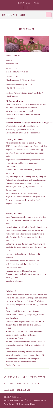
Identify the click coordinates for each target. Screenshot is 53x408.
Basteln (9, 390)
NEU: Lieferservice (34, 377)
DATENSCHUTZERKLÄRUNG (18, 400)
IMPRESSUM (40, 400)
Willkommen (11, 377)
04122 (36, 3)
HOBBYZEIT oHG (14, 14)
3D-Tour (8, 384)
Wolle (36, 384)
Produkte (22, 384)
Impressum (23, 390)
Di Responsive (22, 404)
